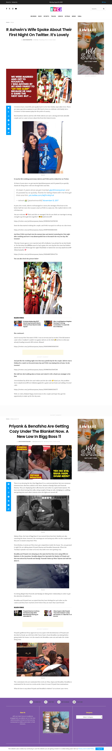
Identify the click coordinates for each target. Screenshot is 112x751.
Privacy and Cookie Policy (86, 749)
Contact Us (14, 2)
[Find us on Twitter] (9, 9)
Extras (67, 16)
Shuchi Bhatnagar (25, 441)
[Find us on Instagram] (12, 9)
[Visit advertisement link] (91, 48)
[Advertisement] (39, 54)
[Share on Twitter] (8, 112)
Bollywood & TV (15, 419)
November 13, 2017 (50, 200)
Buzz (40, 16)
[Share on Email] (8, 129)
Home (7, 22)
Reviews (33, 16)
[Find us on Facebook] (6, 9)
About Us (8, 2)
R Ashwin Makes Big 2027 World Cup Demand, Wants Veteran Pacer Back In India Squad (32, 324)
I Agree (99, 749)
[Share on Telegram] (8, 120)
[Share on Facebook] (8, 108)
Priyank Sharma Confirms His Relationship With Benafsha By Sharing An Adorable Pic (31, 613)
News (74, 16)
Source (43, 175)
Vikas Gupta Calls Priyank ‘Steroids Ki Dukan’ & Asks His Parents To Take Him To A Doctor (62, 613)
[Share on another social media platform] (8, 133)
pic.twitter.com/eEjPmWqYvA (41, 195)
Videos (60, 16)
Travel (53, 16)
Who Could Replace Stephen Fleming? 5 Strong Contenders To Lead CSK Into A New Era (62, 324)
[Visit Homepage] (56, 8)
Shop (104, 2)
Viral (79, 16)
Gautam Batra (27, 40)
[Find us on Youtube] (16, 9)
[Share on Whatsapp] (8, 116)
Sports (46, 16)
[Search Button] (104, 8)
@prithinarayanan (57, 190)
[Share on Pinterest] (8, 124)
